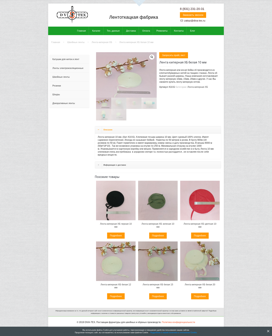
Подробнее (116, 235)
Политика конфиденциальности (178, 322)
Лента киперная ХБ (102, 42)
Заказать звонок (193, 14)
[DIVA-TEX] (72, 15)
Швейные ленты (76, 42)
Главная (55, 42)
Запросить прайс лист (173, 55)
